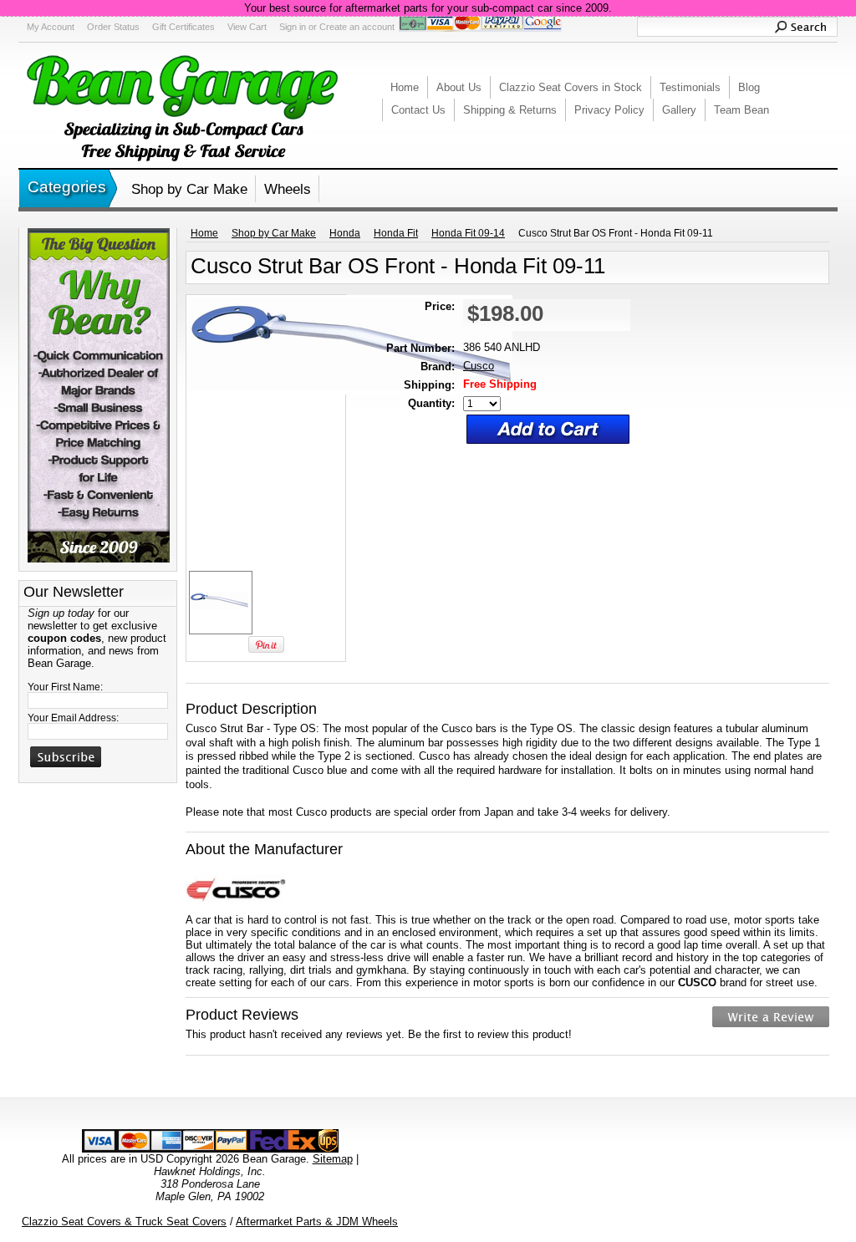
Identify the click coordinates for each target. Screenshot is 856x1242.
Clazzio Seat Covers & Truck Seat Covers (124, 1221)
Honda (344, 233)
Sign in (292, 27)
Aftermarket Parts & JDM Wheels (317, 1221)
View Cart (247, 27)
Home (204, 233)
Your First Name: (65, 687)
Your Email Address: (73, 718)
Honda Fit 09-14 (468, 233)
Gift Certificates (183, 27)
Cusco (478, 365)
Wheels (287, 189)
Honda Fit (396, 233)
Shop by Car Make (189, 189)
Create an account (357, 27)
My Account (50, 27)
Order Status (113, 27)
